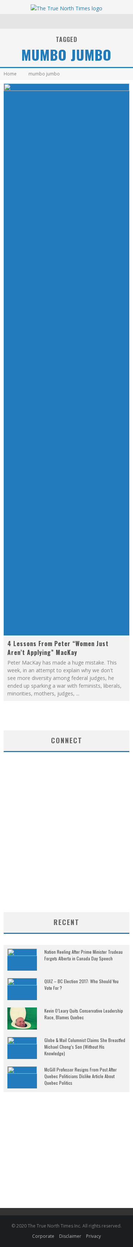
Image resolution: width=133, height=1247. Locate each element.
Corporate (43, 1236)
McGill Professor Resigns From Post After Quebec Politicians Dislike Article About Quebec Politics (80, 1076)
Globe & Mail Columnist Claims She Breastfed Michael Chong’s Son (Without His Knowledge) (84, 1046)
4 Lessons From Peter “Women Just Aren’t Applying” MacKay (58, 648)
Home (10, 74)
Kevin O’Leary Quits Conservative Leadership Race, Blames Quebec (83, 1013)
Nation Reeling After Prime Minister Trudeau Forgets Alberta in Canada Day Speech (83, 955)
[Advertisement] (66, 853)
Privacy (93, 1236)
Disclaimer (70, 1236)
